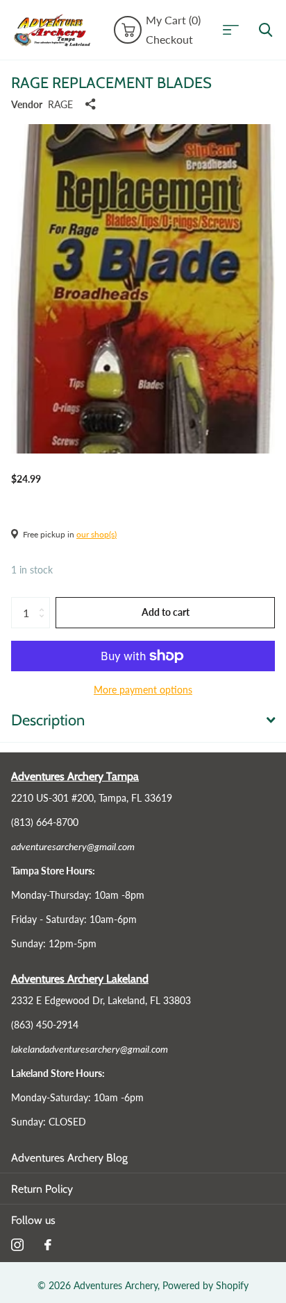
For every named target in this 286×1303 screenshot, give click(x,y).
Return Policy (42, 1189)
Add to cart (166, 612)
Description (48, 720)
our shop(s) (96, 534)
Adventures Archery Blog (69, 1157)
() (173, 20)
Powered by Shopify (205, 1285)
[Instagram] (17, 1245)
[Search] (265, 30)
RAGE (60, 104)
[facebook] (47, 1244)
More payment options (143, 690)
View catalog (235, 30)
